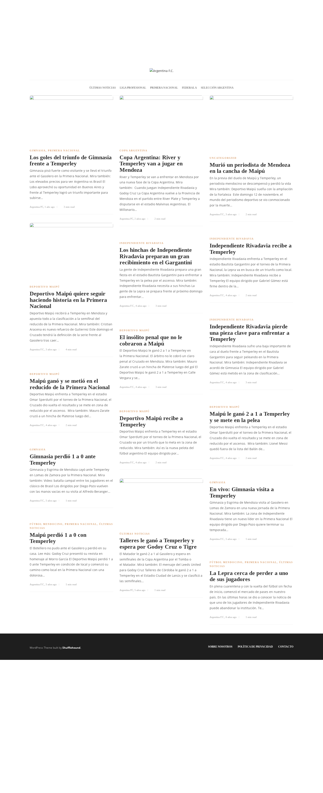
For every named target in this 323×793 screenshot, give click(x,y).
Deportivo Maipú (45, 286)
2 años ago (139, 218)
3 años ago (231, 214)
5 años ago (51, 500)
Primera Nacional (164, 87)
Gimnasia (38, 150)
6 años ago (231, 617)
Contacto (285, 646)
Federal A (189, 87)
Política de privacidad (255, 646)
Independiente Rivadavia (232, 238)
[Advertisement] (161, 30)
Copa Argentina (133, 150)
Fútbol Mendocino (46, 524)
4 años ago (231, 295)
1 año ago (50, 207)
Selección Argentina (217, 87)
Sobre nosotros (220, 646)
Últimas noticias (102, 87)
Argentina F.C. (217, 214)
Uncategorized (223, 158)
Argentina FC (36, 207)
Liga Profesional (133, 87)
